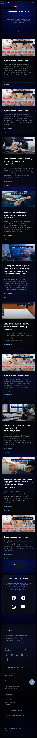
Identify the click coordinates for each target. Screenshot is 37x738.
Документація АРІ (11, 702)
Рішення (8, 699)
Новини (8, 704)
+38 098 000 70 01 (11, 675)
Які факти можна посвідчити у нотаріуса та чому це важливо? (18, 161)
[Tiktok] (7, 659)
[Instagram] (27, 655)
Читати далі (8, 80)
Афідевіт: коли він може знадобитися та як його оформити (15, 215)
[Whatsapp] (13, 606)
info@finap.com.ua (11, 673)
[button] (32, 2)
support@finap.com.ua (12, 686)
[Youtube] (23, 606)
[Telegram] (23, 597)
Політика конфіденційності (14, 715)
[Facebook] (13, 597)
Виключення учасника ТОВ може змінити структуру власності (16, 326)
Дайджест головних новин (16, 61)
